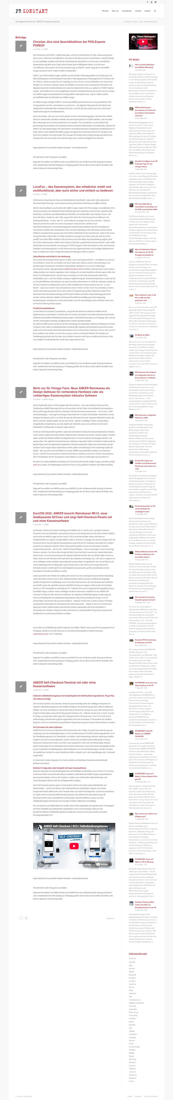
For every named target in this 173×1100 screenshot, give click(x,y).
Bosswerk (132, 978)
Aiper (131, 965)
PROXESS (132, 1050)
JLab (130, 1028)
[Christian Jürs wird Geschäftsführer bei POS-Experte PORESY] (20, 46)
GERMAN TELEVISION (136, 1003)
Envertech (132, 993)
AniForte (132, 968)
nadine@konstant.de (41, 634)
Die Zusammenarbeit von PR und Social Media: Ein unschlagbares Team (145, 508)
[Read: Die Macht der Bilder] (131, 336)
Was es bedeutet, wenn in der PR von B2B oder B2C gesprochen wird (145, 297)
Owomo (132, 1040)
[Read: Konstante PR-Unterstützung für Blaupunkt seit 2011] (131, 641)
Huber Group (133, 1012)
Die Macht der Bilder (142, 335)
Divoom (131, 987)
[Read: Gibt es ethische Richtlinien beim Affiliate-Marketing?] (131, 65)
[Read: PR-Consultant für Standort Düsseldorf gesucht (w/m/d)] (131, 598)
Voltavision (133, 1075)
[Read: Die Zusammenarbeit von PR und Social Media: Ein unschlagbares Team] (131, 507)
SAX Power (133, 1059)
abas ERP (132, 962)
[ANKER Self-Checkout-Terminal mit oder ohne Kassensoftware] (20, 686)
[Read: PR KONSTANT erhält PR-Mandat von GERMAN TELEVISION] (131, 732)
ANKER (46, 49)
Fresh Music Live (135, 1000)
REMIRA (131, 1053)
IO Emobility (133, 1015)
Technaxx (132, 1065)
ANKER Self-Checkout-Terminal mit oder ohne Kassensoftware (64, 684)
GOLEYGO (132, 1006)
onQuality (132, 1037)
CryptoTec (132, 984)
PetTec (131, 1043)
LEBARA (131, 1031)
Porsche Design (134, 1047)
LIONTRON (133, 1034)
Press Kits (132, 958)
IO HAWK (132, 1018)
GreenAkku (133, 1009)
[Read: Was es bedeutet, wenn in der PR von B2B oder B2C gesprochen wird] (131, 296)
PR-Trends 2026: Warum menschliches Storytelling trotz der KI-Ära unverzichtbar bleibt (146, 206)
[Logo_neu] (31, 11)
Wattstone (132, 1078)
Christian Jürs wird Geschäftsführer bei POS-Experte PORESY (69, 43)
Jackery (131, 1021)
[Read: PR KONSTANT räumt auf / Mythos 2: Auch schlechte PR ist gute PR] (131, 774)
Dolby (131, 990)
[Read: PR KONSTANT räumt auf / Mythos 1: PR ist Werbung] (131, 860)
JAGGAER (132, 1025)
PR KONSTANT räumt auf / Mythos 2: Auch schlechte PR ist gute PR (146, 776)
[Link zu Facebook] (147, 2)
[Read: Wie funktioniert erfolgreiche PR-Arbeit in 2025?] (131, 416)
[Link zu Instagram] (156, 2)
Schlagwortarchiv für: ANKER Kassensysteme (37, 21)
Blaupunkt (132, 975)
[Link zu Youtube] (151, 2)
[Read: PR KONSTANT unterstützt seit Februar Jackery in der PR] (131, 684)
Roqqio (131, 1056)
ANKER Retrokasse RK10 (73, 269)
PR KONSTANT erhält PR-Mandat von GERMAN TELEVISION (144, 733)
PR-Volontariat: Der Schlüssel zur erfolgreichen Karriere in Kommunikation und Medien (145, 375)
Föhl (130, 996)
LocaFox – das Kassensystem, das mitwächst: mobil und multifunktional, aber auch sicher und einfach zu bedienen (73, 188)
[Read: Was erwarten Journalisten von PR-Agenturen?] (131, 814)
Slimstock (132, 1062)
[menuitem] (105, 11)
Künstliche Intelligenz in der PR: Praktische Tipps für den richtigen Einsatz (146, 164)
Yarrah (131, 1081)
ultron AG (132, 1072)
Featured (50, 399)
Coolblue (132, 981)
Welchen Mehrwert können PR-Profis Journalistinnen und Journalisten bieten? (146, 554)
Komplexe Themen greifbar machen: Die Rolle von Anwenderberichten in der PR (145, 904)
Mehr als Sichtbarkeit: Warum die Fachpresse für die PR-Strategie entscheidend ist (145, 252)
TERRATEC (132, 1068)
